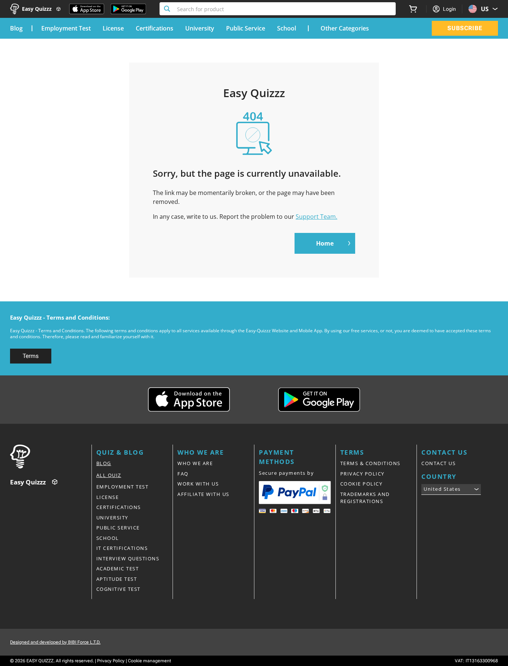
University (199, 28)
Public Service (245, 28)
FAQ (183, 473)
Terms (31, 355)
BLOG (103, 463)
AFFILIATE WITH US (203, 494)
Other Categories (345, 28)
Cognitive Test (118, 589)
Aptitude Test (116, 579)
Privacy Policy (111, 660)
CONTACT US (438, 463)
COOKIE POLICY (361, 483)
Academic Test (117, 568)
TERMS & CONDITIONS (370, 463)
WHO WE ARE (195, 463)
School (286, 28)
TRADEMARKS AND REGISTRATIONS (365, 498)
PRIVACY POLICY (362, 473)
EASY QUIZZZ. (40, 660)
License (113, 28)
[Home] (50, 456)
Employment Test (66, 28)
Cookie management (149, 660)
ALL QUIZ (108, 475)
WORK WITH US (198, 483)
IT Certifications (122, 548)
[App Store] (87, 9)
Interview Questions (128, 558)
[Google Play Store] (128, 9)
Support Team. (316, 216)
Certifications (154, 28)
